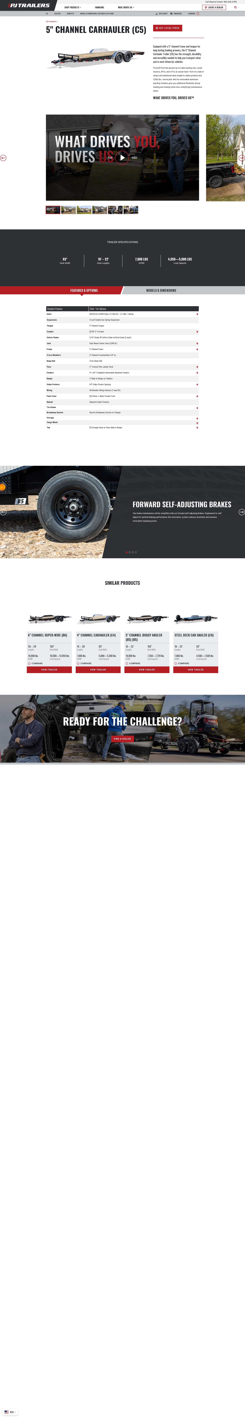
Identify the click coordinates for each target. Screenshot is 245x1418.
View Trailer (49, 669)
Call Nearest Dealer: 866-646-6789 (221, 2)
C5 (47, 13)
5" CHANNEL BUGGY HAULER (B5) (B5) (144, 637)
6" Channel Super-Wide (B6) (47, 635)
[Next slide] (242, 158)
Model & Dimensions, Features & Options (97, 13)
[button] (126, 7)
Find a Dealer (122, 739)
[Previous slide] (3, 158)
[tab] (83, 290)
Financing (99, 7)
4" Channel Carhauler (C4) (96, 635)
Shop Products (71, 7)
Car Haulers (51, 21)
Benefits (70, 13)
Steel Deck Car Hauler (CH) (194, 635)
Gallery (57, 13)
